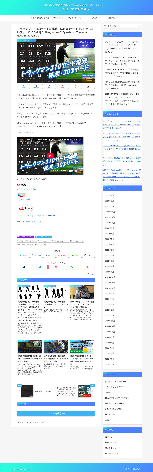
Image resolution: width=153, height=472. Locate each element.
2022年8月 (109, 234)
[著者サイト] (24, 267)
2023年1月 (109, 206)
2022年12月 (110, 212)
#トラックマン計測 (78, 241)
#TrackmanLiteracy (45, 241)
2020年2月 (109, 359)
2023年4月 (109, 195)
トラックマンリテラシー (44, 237)
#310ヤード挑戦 (23, 241)
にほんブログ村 (23, 199)
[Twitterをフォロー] (40, 267)
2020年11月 (110, 326)
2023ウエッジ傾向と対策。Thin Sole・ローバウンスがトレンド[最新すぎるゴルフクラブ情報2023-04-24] (122, 60)
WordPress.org (111, 453)
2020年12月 (110, 321)
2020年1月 (109, 364)
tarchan (115, 140)
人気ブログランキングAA (26, 189)
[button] (139, 26)
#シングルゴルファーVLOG (61, 241)
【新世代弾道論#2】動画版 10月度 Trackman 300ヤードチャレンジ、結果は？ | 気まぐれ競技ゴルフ (121, 176)
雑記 (107, 420)
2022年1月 (109, 272)
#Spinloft (34, 241)
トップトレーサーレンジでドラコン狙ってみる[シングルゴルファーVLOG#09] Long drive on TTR (121, 124)
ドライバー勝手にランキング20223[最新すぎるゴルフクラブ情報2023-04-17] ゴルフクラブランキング (122, 73)
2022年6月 (109, 244)
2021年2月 (109, 310)
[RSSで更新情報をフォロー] (87, 267)
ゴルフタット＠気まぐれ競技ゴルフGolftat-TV (36, 216)
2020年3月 (109, 353)
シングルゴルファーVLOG (26, 237)
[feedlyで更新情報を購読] (71, 267)
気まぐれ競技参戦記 (113, 409)
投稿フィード (110, 442)
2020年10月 (110, 332)
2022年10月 (110, 223)
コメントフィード (112, 448)
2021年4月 (109, 299)
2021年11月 (110, 283)
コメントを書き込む (56, 413)
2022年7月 (109, 239)
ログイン (109, 437)
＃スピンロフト (40, 244)
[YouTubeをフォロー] (55, 267)
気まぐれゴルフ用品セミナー (117, 403)
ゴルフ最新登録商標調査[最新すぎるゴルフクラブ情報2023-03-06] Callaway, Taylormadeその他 (122, 85)
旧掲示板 (109, 392)
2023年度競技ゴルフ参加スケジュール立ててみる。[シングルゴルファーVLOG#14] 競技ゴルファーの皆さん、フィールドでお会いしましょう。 (122, 99)
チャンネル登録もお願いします (30, 222)
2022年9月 (109, 228)
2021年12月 (110, 277)
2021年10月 (110, 288)
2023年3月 (109, 201)
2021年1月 (109, 315)
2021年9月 (109, 294)
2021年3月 (109, 304)
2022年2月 (109, 266)
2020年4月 (109, 348)
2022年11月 (110, 217)
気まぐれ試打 (110, 414)
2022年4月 (109, 255)
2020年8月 (109, 343)
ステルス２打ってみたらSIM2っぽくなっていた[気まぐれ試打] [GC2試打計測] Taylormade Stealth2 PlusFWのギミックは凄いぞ (122, 47)
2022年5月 (109, 250)
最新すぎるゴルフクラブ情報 (117, 398)
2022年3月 (109, 261)
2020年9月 (109, 337)
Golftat (115, 128)
